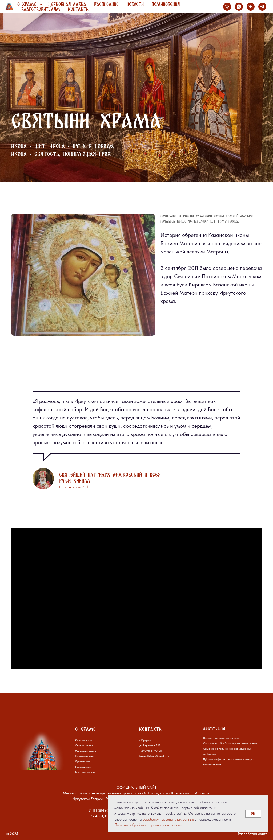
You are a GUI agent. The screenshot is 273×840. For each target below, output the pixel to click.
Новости (135, 4)
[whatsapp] (239, 7)
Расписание (106, 4)
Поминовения (166, 4)
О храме (28, 4)
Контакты (79, 9)
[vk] (251, 7)
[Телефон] (227, 7)
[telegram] (262, 7)
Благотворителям (40, 9)
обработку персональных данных (168, 819)
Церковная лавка (67, 4)
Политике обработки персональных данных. (148, 825)
